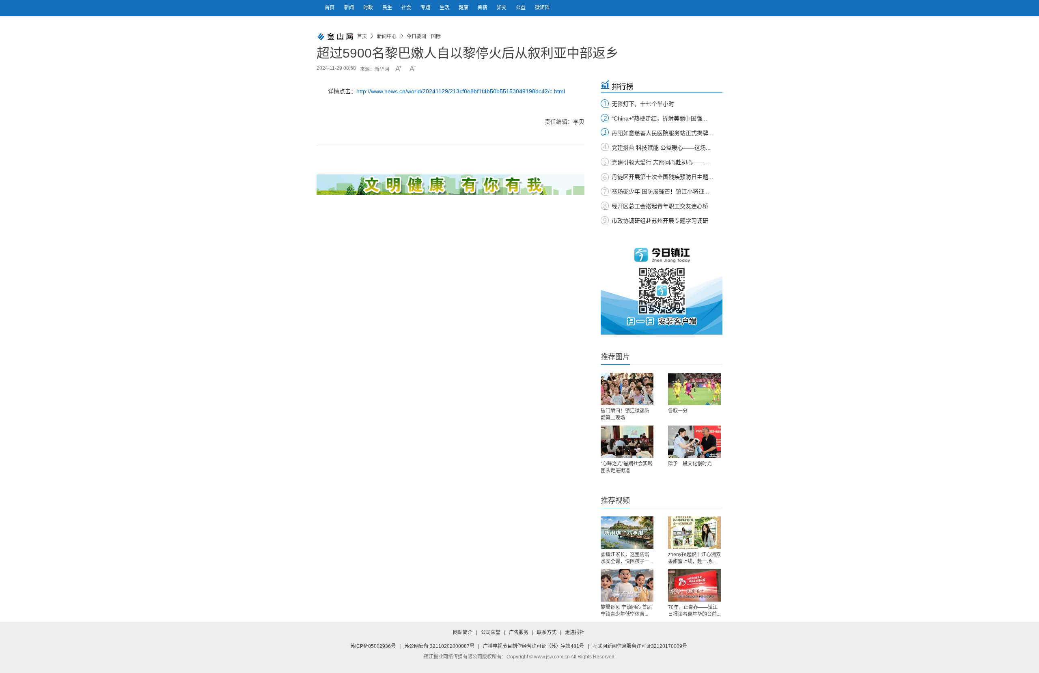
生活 (445, 8)
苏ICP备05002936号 (373, 646)
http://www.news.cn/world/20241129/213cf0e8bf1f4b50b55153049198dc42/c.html (460, 91)
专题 (425, 8)
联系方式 (546, 632)
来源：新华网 (374, 69)
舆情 (483, 8)
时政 (368, 8)
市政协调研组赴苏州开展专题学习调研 (660, 220)
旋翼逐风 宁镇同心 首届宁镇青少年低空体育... (626, 610)
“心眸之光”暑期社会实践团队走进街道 (627, 467)
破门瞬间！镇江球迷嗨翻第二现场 (625, 414)
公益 (521, 8)
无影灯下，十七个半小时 (643, 104)
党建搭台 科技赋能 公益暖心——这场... (661, 147)
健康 (464, 8)
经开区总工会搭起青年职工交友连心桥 (660, 206)
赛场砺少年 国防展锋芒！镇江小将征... (660, 191)
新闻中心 (387, 36)
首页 (329, 8)
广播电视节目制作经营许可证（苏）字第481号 (533, 646)
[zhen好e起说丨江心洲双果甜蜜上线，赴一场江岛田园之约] (694, 532)
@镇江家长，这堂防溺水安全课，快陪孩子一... (627, 558)
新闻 (349, 8)
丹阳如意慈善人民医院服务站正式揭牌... (662, 133)
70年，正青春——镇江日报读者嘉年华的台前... (694, 610)
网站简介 (462, 632)
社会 (406, 8)
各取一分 (678, 411)
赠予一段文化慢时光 (690, 464)
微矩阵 (542, 8)
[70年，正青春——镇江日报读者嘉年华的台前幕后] (694, 585)
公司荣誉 (490, 632)
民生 (387, 8)
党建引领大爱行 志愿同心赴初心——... (660, 162)
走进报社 (574, 632)
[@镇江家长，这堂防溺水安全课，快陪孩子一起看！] (627, 532)
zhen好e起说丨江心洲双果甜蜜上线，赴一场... (694, 558)
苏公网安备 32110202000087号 (439, 646)
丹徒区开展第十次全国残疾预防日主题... (662, 177)
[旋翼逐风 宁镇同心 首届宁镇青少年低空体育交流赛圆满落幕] (627, 585)
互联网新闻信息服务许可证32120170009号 (640, 646)
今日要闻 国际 (424, 36)
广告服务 (518, 632)
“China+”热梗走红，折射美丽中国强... (659, 118)
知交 (502, 8)
